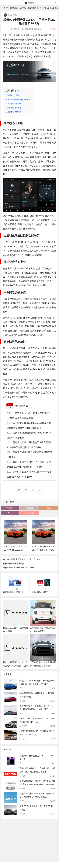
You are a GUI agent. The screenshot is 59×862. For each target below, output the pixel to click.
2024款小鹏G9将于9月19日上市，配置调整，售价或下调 (43, 549)
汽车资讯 (14, 8)
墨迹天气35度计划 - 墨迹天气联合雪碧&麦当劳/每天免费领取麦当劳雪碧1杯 (29, 444)
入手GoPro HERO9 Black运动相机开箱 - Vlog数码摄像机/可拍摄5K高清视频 (29, 425)
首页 (6, 8)
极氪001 (29, 508)
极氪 (49, 508)
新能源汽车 (29, 513)
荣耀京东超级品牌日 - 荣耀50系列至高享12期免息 (29, 454)
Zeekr (10, 513)
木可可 (30, 3)
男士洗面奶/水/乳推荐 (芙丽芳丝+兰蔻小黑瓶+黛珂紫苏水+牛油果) (29, 474)
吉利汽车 (10, 508)
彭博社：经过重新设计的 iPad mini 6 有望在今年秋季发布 (29, 435)
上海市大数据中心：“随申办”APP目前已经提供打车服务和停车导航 (29, 415)
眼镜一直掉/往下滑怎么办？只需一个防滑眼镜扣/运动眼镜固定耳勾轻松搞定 (29, 464)
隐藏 (18, 91)
